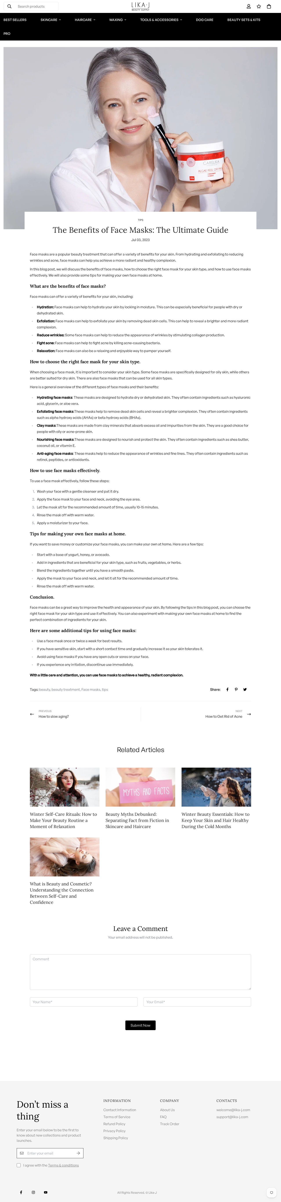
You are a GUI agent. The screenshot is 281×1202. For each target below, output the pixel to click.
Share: (215, 689)
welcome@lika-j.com (233, 1110)
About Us (167, 1110)
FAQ (163, 1117)
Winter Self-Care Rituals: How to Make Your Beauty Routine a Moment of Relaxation (63, 820)
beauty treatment (66, 689)
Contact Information (119, 1110)
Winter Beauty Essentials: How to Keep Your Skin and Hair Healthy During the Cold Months (216, 820)
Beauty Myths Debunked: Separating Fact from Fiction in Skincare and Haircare (137, 820)
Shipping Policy (115, 1138)
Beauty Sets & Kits (243, 20)
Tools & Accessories (159, 20)
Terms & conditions (63, 1165)
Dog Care (204, 20)
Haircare (83, 20)
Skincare (49, 20)
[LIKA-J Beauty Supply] (140, 6)
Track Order (169, 1124)
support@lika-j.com (232, 1117)
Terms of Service (116, 1117)
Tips (140, 220)
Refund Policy (114, 1124)
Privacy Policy (114, 1131)
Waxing (116, 20)
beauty (44, 689)
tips (105, 689)
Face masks (90, 689)
